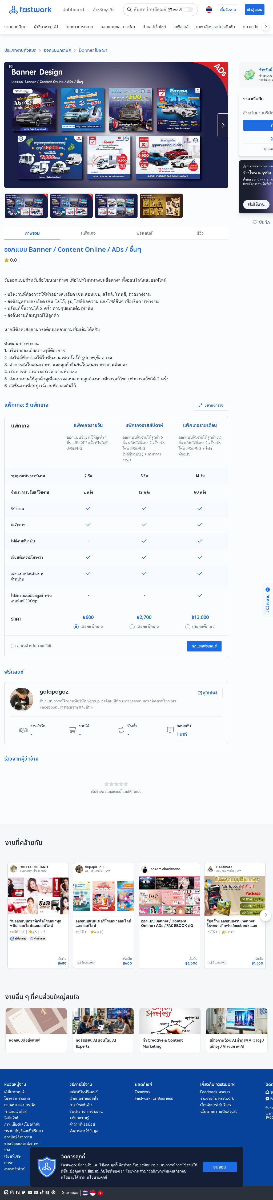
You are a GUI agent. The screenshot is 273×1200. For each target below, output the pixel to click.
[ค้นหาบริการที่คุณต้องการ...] (129, 9)
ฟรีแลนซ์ (144, 233)
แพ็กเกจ (88, 233)
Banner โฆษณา (93, 50)
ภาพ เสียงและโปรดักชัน (215, 26)
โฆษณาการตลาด (79, 26)
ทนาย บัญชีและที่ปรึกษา (23, 1131)
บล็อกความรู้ (79, 1118)
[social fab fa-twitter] (24, 1192)
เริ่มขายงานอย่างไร (84, 1098)
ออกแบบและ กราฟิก (118, 26)
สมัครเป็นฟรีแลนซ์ (84, 1092)
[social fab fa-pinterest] (53, 1192)
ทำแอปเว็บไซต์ (154, 26)
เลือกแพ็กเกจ (92, 627)
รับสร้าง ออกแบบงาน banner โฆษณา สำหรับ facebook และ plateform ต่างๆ (232, 926)
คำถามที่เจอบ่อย (82, 1124)
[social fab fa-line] (6, 1192)
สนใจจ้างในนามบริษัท (35, 646)
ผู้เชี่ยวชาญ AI (46, 26)
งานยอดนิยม (15, 26)
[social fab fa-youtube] (30, 1192)
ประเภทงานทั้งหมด (20, 50)
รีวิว (200, 233)
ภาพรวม (32, 233)
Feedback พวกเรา (215, 1092)
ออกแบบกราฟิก (57, 50)
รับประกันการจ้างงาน (86, 1111)
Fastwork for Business (154, 1098)
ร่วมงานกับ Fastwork (217, 1098)
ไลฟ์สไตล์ (180, 26)
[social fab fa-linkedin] (36, 1192)
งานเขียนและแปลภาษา (21, 1143)
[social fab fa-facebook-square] (17, 1192)
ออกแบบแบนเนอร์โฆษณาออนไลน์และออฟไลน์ (103, 923)
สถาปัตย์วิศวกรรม (18, 1137)
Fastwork (142, 1092)
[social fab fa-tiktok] (41, 1192)
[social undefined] (47, 1192)
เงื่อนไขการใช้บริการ (215, 1105)
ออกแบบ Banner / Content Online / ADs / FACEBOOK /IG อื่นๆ (167, 926)
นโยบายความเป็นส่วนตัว (219, 1111)
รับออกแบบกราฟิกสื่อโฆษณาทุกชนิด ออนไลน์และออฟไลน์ (35, 923)
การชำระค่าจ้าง (81, 1105)
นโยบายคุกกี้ (97, 1177)
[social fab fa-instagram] (12, 1192)
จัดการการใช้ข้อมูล (84, 1131)
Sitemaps (70, 1192)
